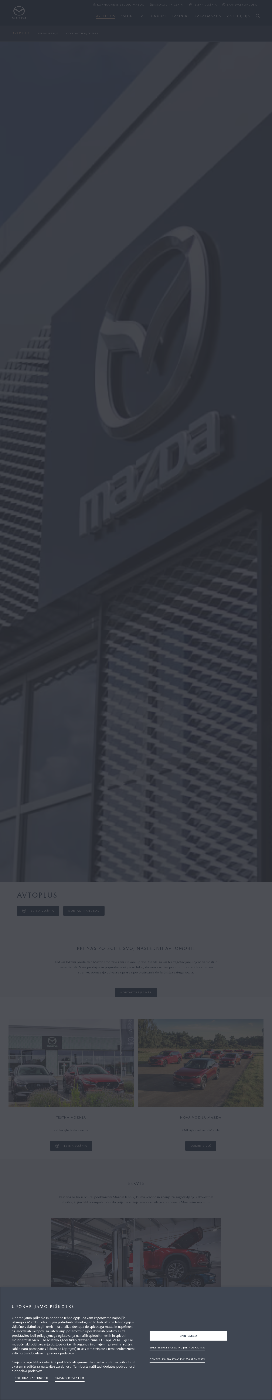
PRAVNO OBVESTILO (70, 1378)
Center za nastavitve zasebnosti (177, 1359)
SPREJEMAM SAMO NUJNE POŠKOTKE (177, 1347)
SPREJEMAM (188, 1335)
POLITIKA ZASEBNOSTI (31, 1378)
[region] (136, 1343)
